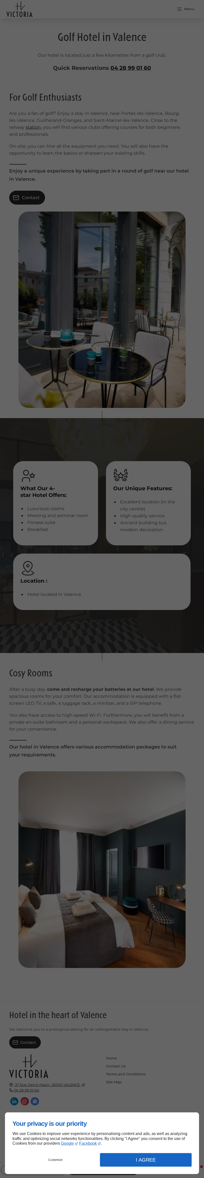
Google (67, 1143)
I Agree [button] (146, 1160)
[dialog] (102, 1143)
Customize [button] (55, 1160)
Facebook (88, 1143)
